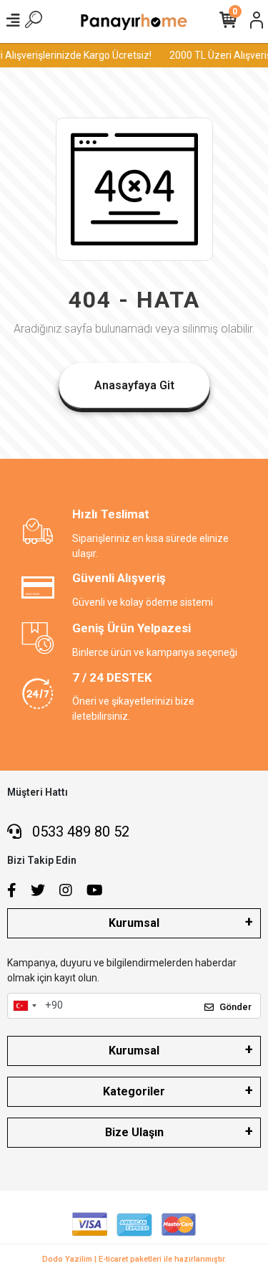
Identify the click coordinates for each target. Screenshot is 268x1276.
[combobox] (24, 1006)
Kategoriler (134, 1091)
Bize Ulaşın (134, 1132)
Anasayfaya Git (134, 385)
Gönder (235, 1006)
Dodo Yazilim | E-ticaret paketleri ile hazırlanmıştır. (134, 1259)
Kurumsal (134, 923)
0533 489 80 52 (79, 831)
